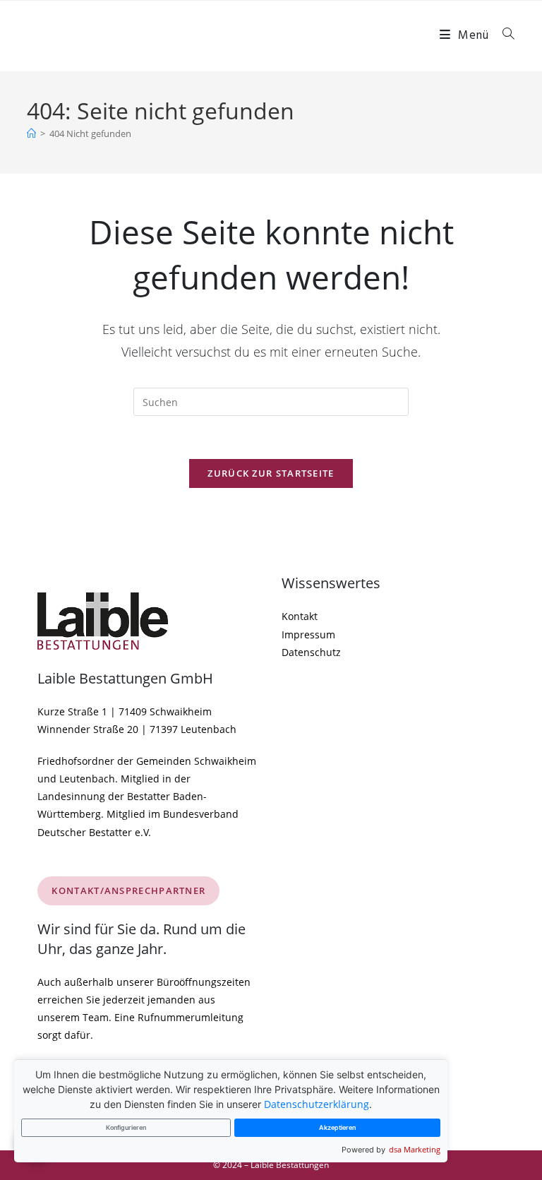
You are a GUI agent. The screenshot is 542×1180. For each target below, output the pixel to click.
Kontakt (300, 616)
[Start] (31, 133)
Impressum (308, 634)
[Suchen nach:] (503, 35)
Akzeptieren (337, 1127)
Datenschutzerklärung (316, 1104)
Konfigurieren (126, 1127)
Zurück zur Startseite (270, 473)
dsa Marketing (414, 1149)
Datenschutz (311, 652)
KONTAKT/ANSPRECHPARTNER (128, 890)
